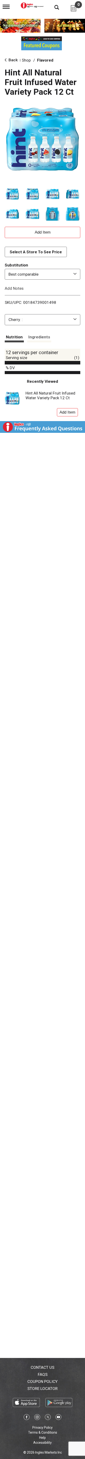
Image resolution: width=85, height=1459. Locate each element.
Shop (26, 60)
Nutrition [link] (14, 337)
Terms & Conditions (42, 1432)
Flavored (45, 60)
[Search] (53, 7)
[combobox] (42, 274)
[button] (12, 194)
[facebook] (27, 1418)
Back (13, 60)
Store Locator (42, 1388)
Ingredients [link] (39, 337)
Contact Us (42, 1367)
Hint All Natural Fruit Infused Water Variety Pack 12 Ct (50, 395)
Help (42, 1437)
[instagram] (37, 1418)
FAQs (42, 1374)
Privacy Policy (42, 1427)
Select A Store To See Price (36, 252)
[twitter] (48, 1418)
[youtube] (58, 1418)
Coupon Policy (42, 1381)
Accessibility (42, 1442)
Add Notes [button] (14, 288)
